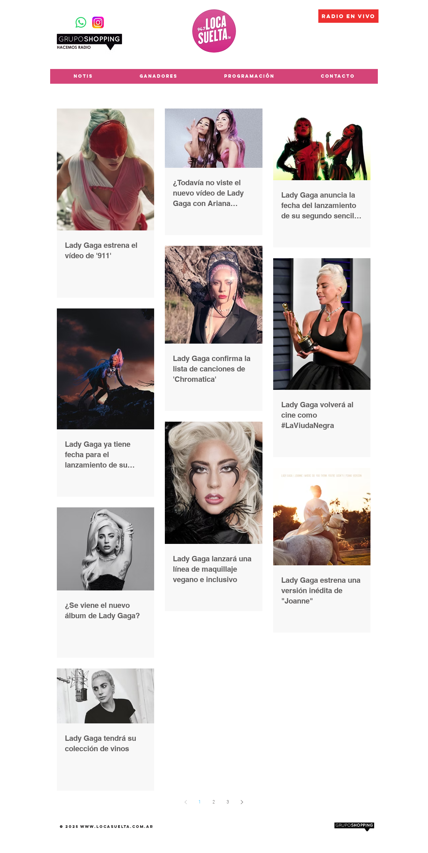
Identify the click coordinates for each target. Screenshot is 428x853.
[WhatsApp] (81, 22)
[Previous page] (186, 802)
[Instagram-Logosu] (98, 22)
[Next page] (242, 802)
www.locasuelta (105, 826)
